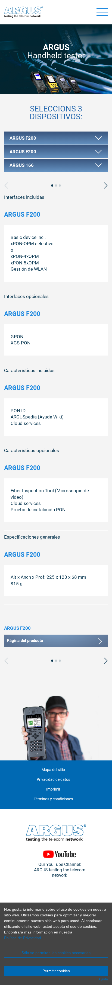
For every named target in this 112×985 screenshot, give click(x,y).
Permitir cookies (56, 971)
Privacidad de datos (53, 779)
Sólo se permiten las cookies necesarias (56, 953)
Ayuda (103, 979)
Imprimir (53, 789)
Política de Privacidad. (23, 938)
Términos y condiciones (53, 799)
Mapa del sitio (53, 769)
